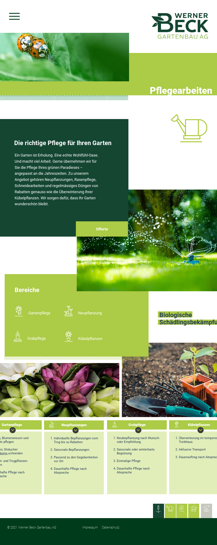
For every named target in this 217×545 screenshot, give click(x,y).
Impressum (90, 527)
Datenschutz (110, 527)
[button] (14, 16)
